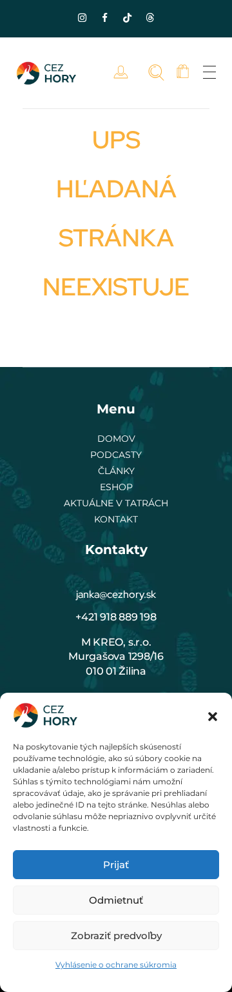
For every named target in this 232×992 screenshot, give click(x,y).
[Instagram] (82, 17)
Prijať (116, 864)
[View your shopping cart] (182, 72)
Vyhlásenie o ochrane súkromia (116, 964)
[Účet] (124, 72)
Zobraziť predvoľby (116, 935)
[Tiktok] (127, 17)
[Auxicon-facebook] (105, 17)
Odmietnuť (116, 900)
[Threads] (150, 17)
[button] (212, 715)
